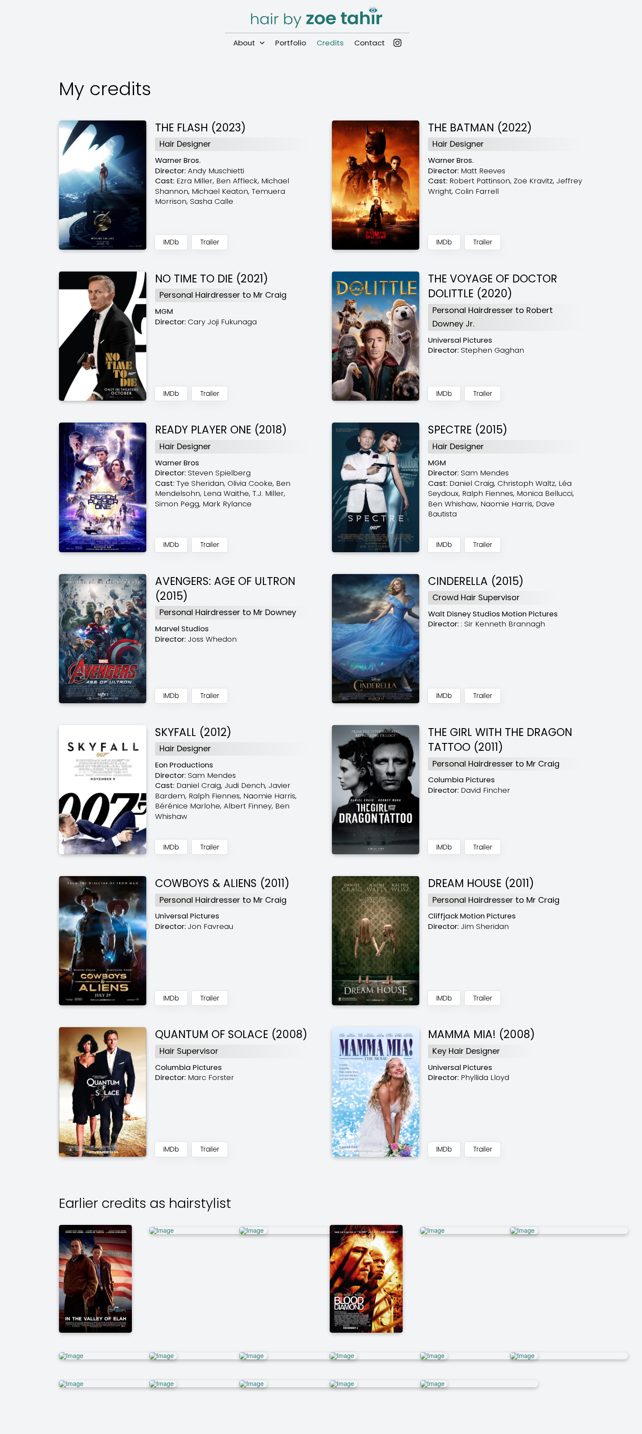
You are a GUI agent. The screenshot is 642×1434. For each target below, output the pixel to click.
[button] (210, 242)
